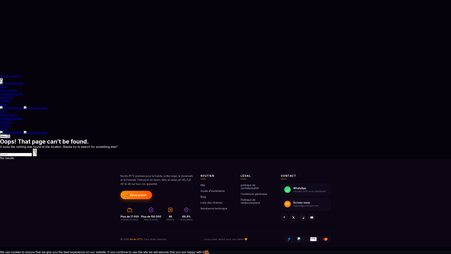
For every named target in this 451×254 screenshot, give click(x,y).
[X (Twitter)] (293, 217)
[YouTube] (311, 217)
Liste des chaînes (211, 202)
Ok (206, 252)
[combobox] (16, 154)
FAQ (202, 185)
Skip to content (10, 76)
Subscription (8, 115)
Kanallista (6, 122)
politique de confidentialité (250, 187)
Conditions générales (254, 193)
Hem (3, 111)
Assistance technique (213, 208)
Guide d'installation (212, 190)
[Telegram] (302, 217)
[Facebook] (284, 217)
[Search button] (35, 152)
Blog (203, 196)
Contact (5, 125)
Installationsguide (11, 118)
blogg (3, 129)
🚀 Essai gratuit (136, 195)
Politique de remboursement (250, 201)
